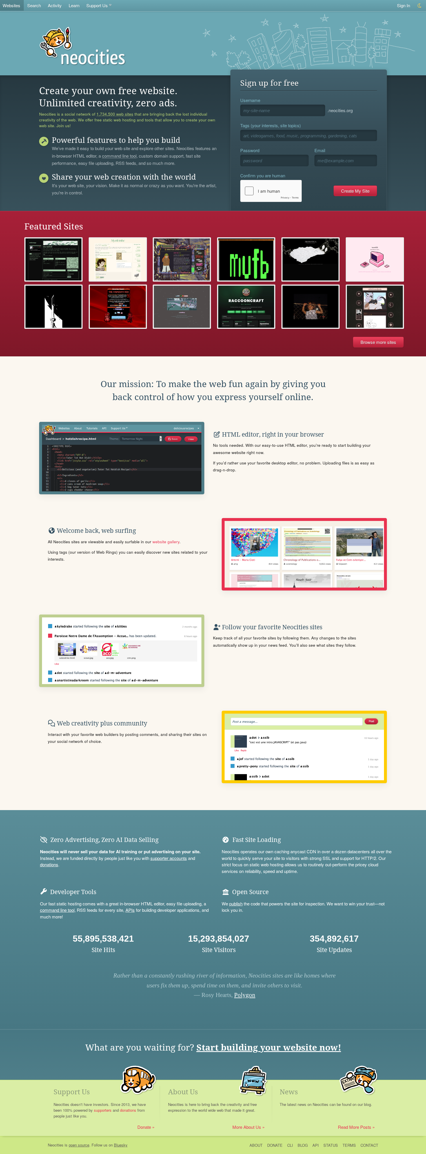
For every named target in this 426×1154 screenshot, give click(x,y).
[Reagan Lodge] (53, 307)
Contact (369, 1145)
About (256, 1145)
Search (34, 5)
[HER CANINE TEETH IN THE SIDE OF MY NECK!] (118, 307)
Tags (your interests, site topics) (270, 125)
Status (330, 1145)
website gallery (165, 541)
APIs (130, 910)
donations (49, 864)
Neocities (55, 1145)
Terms (349, 1145)
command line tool (119, 156)
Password (249, 150)
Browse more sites (378, 342)
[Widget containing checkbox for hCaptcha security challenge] (271, 191)
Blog (303, 1145)
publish (236, 903)
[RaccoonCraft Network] (246, 307)
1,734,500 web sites (115, 114)
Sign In (403, 5)
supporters (103, 1110)
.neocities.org (340, 110)
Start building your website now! (268, 1047)
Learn (74, 5)
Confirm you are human (262, 175)
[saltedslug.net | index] (182, 259)
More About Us (246, 1127)
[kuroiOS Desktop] (375, 259)
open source (79, 1145)
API (315, 1145)
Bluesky (121, 1145)
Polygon (244, 994)
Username (250, 100)
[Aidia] (182, 307)
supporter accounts (168, 858)
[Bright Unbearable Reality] (310, 307)
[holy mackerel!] (53, 259)
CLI (290, 1145)
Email (319, 150)
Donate (144, 1127)
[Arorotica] (310, 259)
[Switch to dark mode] (420, 5)
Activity (55, 5)
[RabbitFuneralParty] (375, 307)
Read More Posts (354, 1127)
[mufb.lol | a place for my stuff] (246, 259)
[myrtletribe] (118, 259)
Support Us (97, 5)
